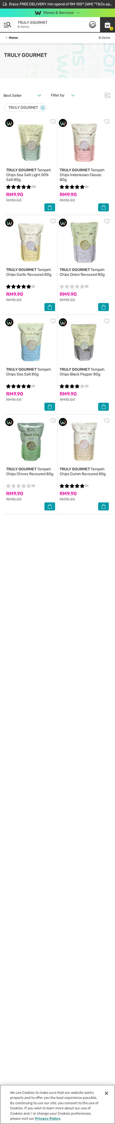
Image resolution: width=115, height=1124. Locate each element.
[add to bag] (49, 207)
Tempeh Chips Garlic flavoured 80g (28, 272)
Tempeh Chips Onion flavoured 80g (82, 272)
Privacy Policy (47, 1119)
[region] (57, 1104)
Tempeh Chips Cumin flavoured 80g (83, 471)
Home (13, 38)
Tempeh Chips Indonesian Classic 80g (82, 175)
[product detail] (30, 143)
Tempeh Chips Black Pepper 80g (82, 372)
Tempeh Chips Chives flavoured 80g (29, 471)
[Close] (43, 108)
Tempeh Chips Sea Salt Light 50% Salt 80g (28, 175)
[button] (107, 24)
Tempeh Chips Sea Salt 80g (28, 372)
